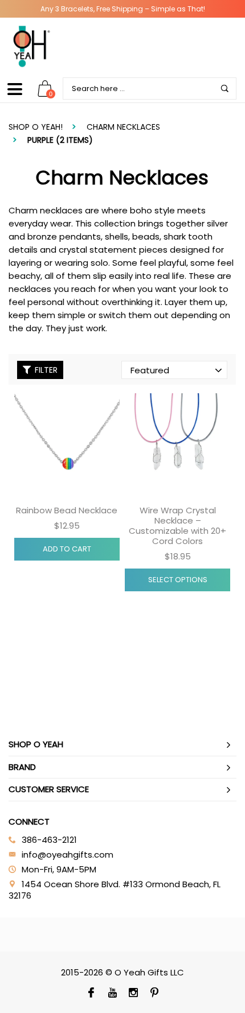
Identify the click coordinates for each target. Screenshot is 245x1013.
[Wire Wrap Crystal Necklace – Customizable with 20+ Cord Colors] (177, 446)
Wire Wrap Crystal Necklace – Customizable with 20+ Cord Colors (177, 525)
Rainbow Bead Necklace (66, 510)
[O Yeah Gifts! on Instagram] (133, 993)
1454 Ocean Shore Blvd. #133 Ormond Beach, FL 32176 (114, 889)
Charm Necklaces (123, 127)
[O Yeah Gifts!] (31, 46)
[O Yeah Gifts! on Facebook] (90, 993)
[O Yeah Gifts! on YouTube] (112, 993)
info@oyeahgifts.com (67, 854)
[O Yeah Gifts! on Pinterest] (154, 993)
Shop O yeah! (36, 127)
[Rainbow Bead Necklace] (67, 446)
